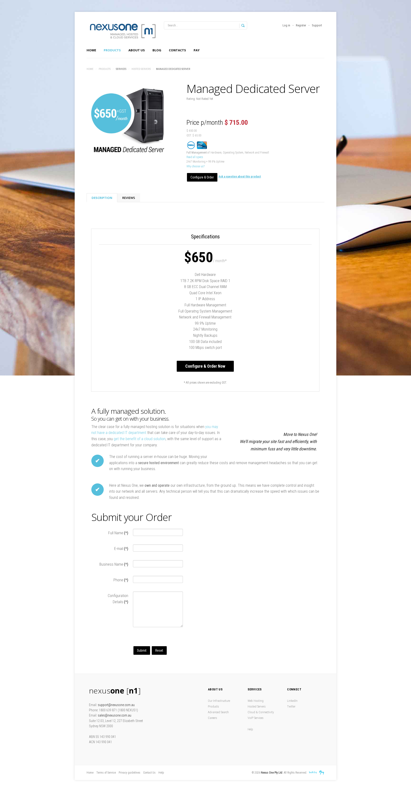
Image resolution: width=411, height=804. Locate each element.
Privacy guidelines (129, 772)
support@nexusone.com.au (116, 705)
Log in (286, 25)
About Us (136, 50)
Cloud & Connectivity (261, 712)
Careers (212, 718)
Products (112, 50)
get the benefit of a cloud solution (140, 439)
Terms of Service (106, 772)
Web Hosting (256, 701)
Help (250, 729)
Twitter (291, 706)
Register (301, 25)
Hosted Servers (141, 69)
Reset (159, 650)
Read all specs (194, 157)
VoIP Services (256, 718)
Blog (156, 50)
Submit (142, 650)
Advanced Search (218, 712)
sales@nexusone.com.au (114, 715)
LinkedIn (292, 701)
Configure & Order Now (205, 366)
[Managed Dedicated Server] (129, 119)
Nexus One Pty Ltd (271, 772)
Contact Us (149, 772)
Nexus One (122, 31)
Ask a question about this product (240, 176)
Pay (197, 50)
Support (317, 25)
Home (91, 50)
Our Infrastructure (219, 701)
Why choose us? (195, 166)
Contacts (177, 50)
